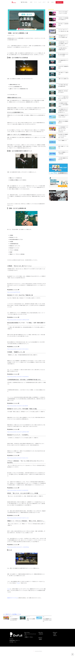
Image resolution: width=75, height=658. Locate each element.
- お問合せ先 (55, 635)
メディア (44, 2)
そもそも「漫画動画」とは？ (62, 140)
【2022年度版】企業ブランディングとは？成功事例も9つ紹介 (63, 36)
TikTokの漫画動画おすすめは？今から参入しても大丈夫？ (63, 116)
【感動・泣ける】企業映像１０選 (63, 78)
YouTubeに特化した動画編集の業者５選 (63, 67)
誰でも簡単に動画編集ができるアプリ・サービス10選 (63, 55)
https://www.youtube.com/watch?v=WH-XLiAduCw (17, 349)
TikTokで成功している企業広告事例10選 (63, 24)
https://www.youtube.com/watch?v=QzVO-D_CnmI (18, 518)
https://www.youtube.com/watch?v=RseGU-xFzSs (17, 458)
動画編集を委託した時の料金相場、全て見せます (63, 91)
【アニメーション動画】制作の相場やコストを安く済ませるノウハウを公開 (63, 99)
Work (31, 2)
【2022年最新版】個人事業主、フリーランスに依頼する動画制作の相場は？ (63, 105)
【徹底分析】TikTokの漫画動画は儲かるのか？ (63, 122)
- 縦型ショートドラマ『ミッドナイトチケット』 (30, 634)
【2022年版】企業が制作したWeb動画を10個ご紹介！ (62, 49)
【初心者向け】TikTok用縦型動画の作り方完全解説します (63, 19)
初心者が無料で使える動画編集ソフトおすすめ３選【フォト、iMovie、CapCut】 (63, 136)
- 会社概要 (54, 633)
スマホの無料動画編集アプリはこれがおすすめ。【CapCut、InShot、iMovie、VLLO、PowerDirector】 (63, 129)
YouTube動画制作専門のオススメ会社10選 (63, 61)
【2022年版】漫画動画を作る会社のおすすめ (63, 159)
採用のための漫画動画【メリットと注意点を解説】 (63, 153)
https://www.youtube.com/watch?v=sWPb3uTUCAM (18, 319)
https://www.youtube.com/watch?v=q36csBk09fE (17, 405)
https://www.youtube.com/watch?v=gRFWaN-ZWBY (18, 431)
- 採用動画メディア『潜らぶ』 (28, 637)
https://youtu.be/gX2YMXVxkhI (13, 292)
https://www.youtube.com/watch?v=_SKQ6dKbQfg (18, 547)
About (52, 2)
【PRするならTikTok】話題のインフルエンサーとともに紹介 (63, 12)
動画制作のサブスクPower (12, 597)
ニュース (39, 2)
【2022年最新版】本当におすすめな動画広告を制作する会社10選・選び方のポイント (63, 111)
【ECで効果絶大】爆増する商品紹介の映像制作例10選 (63, 85)
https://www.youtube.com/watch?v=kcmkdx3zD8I (17, 490)
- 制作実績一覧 (41, 633)
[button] (35, 2)
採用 (48, 2)
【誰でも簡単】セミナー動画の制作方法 (63, 73)
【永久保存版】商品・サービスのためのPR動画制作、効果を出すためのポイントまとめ (63, 44)
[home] (14, 2)
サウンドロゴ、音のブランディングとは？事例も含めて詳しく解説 (63, 30)
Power (18, 583)
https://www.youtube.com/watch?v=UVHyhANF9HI (18, 376)
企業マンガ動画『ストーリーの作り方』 (63, 147)
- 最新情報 (40, 639)
